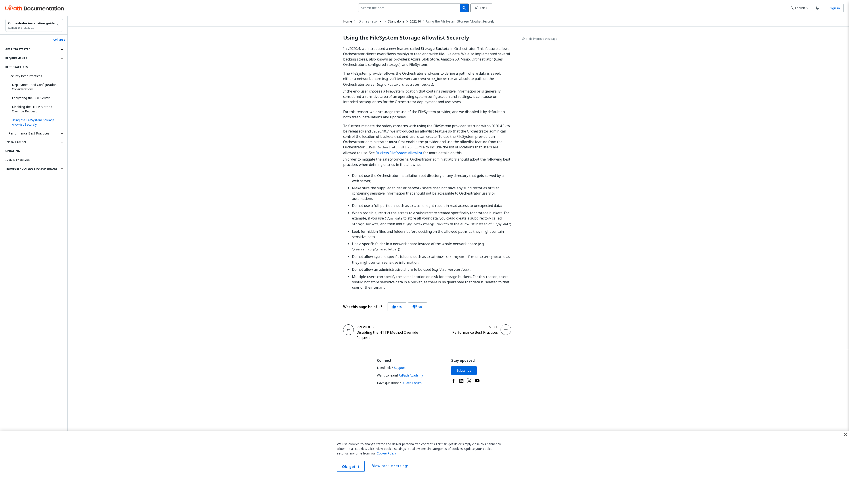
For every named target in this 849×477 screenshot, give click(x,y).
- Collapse (58, 40)
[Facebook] (453, 381)
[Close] (845, 434)
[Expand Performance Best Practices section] (62, 133)
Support (399, 367)
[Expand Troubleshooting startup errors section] (62, 169)
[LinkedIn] (461, 381)
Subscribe (464, 370)
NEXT (493, 327)
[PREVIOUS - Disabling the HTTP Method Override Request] (348, 329)
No (417, 306)
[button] (36, 122)
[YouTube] (477, 381)
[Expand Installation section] (62, 142)
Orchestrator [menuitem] (368, 21)
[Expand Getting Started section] (62, 49)
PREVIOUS (365, 327)
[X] (469, 381)
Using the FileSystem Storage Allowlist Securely (460, 21)
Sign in (835, 8)
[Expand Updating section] (62, 151)
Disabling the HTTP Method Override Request (32, 109)
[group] (385, 306)
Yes (397, 306)
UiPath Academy (411, 375)
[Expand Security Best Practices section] (62, 76)
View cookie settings (390, 466)
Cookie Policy (386, 453)
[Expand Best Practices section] (62, 67)
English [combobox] (797, 8)
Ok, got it (350, 466)
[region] (424, 454)
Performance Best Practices (29, 133)
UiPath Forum (412, 382)
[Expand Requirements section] (62, 58)
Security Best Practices (25, 76)
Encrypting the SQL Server (31, 98)
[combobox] (410, 8)
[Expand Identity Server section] (62, 160)
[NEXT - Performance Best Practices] (506, 329)
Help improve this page (541, 38)
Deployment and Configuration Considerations (34, 86)
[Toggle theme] (817, 8)
